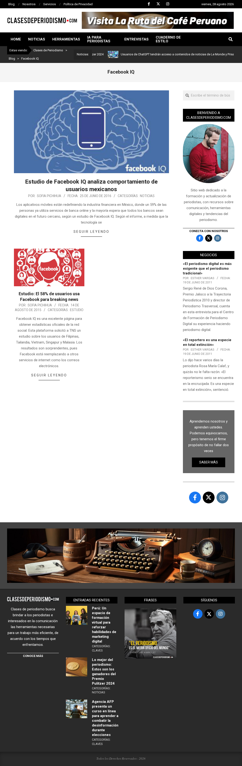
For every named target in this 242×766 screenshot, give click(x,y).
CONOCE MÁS (33, 656)
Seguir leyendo (91, 231)
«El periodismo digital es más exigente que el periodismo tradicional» (207, 268)
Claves (97, 650)
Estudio (76, 310)
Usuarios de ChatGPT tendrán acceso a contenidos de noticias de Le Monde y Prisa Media (166, 54)
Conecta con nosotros (208, 231)
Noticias (147, 196)
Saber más (208, 462)
